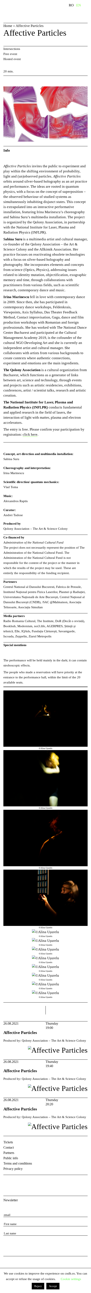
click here (30, 434)
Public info (10, 1158)
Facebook (7, 1182)
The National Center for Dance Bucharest (25, 11)
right (84, 1009)
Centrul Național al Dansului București (10, 1266)
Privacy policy (13, 1168)
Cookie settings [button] (71, 1279)
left (24, 1010)
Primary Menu (88, 5)
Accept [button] (53, 1286)
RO (71, 5)
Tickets (8, 1142)
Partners (8, 1153)
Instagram (18, 1182)
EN (78, 5)
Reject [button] (38, 1286)
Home (7, 26)
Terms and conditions (17, 1163)
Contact (8, 1147)
